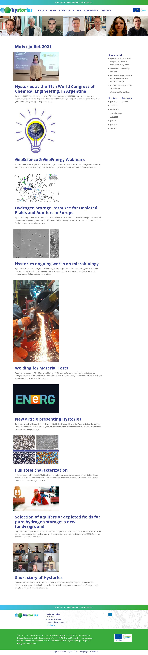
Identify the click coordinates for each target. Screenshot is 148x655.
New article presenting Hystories (48, 419)
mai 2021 (113, 128)
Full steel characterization (41, 470)
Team (53, 10)
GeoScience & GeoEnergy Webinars (50, 159)
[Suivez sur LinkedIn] (110, 614)
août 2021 (114, 117)
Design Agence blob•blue (88, 651)
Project (42, 10)
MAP (79, 10)
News (126, 102)
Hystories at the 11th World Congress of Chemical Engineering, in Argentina (55, 89)
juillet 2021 (114, 121)
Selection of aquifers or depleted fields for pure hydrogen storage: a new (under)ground (57, 521)
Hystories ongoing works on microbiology (57, 263)
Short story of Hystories (39, 577)
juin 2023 (113, 102)
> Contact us (51, 625)
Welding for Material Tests (41, 368)
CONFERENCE (91, 10)
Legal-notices (73, 651)
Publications (66, 10)
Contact (106, 10)
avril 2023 (113, 105)
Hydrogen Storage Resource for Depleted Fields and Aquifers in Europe (56, 210)
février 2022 (114, 109)
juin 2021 (113, 124)
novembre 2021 (116, 113)
